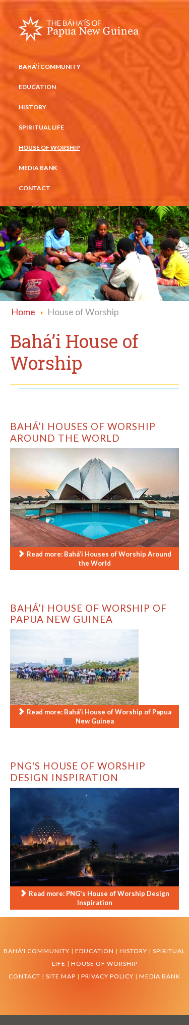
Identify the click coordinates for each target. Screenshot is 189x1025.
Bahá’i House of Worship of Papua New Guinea (88, 613)
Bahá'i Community (37, 951)
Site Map (61, 976)
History (32, 107)
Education (37, 87)
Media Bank (38, 168)
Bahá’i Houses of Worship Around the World (83, 432)
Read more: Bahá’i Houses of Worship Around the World (98, 558)
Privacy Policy (108, 976)
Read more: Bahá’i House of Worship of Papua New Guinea (98, 716)
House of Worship (49, 147)
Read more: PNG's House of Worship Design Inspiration (98, 898)
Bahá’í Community (50, 66)
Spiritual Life (41, 127)
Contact (34, 188)
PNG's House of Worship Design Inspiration (78, 771)
